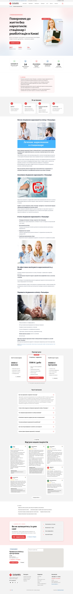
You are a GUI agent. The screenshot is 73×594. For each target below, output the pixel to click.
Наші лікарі (39, 576)
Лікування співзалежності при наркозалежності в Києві (27, 513)
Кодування (25, 580)
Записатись (37, 377)
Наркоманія (30, 3)
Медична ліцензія (40, 585)
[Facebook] (13, 583)
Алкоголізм (24, 3)
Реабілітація (37, 3)
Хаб (47, 3)
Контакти (56, 3)
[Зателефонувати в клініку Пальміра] (63, 3)
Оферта (38, 582)
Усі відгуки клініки (36, 497)
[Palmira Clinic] (14, 3)
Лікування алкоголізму (27, 576)
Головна (10, 6)
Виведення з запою (26, 579)
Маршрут (22, 562)
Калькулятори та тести (41, 579)
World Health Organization (49, 344)
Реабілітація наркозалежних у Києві (26, 236)
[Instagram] (15, 583)
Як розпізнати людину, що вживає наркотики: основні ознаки (28, 511)
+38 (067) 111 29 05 (61, 0)
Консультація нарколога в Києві (23, 509)
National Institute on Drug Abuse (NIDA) (26, 344)
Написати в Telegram (32, 536)
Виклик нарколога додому (24, 333)
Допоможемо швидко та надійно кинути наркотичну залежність (41, 509)
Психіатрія (42, 3)
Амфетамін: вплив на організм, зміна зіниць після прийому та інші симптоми (31, 507)
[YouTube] (10, 583)
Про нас (51, 3)
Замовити (19, 376)
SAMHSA (44, 344)
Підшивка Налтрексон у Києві (45, 511)
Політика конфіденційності (41, 583)
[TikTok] (18, 583)
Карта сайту (39, 580)
